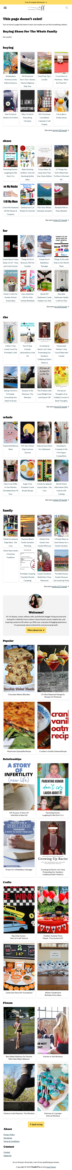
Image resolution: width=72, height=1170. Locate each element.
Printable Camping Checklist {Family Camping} (27, 577)
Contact (7, 1152)
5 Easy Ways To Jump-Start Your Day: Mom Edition (44, 172)
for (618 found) (60, 306)
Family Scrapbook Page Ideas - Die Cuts (10, 542)
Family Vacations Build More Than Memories (44, 577)
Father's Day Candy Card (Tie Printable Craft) (10, 349)
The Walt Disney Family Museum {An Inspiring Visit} (61, 577)
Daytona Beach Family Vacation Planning (27, 542)
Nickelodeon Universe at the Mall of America (10, 79)
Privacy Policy (9, 1134)
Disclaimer (8, 1138)
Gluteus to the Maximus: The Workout (27, 393)
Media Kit (7, 1155)
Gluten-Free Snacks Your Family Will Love (44, 542)
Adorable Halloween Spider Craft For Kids (61, 297)
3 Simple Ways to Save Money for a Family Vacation (61, 542)
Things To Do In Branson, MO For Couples (27, 262)
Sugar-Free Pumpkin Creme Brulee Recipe (27, 487)
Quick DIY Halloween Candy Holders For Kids (44, 297)
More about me (35, 630)
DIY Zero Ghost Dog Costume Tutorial (27, 449)
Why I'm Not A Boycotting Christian (27, 117)
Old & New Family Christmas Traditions (10, 553)
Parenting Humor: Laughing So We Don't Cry (10, 172)
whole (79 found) (60, 500)
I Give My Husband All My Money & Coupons (10, 210)
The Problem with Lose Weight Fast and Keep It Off (44, 393)
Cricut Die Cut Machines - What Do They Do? (61, 79)
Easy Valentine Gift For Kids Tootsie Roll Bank (27, 297)
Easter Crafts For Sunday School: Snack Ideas (11, 297)
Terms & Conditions (12, 1141)
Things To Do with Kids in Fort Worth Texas (61, 262)
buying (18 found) (60, 130)
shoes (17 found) (60, 220)
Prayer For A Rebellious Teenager (44, 262)
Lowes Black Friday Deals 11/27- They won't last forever (10, 262)
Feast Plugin (51, 1167)
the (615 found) (60, 406)
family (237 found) (59, 586)
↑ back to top (36, 1124)
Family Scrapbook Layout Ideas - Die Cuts (44, 487)
